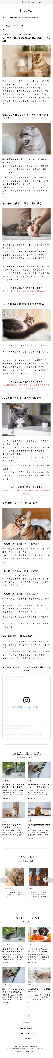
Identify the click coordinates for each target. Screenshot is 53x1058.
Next (50, 880)
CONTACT (26, 1023)
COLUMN (10, 17)
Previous (3, 880)
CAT (21, 25)
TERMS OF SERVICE (26, 1033)
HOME (4, 17)
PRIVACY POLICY (26, 1028)
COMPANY (26, 1039)
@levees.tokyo (25, 667)
